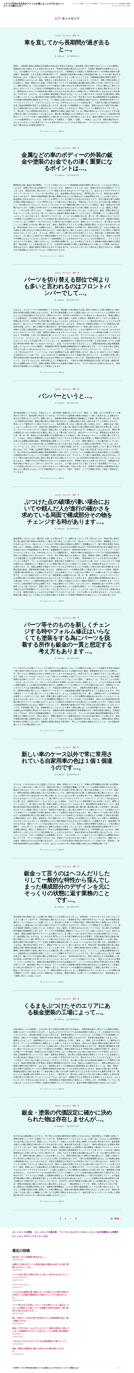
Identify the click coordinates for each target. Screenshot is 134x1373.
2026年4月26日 (74, 907)
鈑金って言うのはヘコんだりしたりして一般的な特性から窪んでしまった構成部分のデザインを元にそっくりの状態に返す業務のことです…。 (67, 886)
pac (63, 56)
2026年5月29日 (74, 658)
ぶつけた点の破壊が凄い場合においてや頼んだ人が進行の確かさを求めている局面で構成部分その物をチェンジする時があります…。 (67, 511)
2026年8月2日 (74, 175)
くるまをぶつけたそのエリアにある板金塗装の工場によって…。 (67, 1009)
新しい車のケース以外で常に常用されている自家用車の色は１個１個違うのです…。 (67, 761)
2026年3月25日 (74, 1126)
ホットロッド (67, 35)
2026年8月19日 (74, 56)
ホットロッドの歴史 (78, 3)
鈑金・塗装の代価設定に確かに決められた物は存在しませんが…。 (67, 1115)
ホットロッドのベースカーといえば (121, 5)
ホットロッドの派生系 (91, 3)
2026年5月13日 (74, 774)
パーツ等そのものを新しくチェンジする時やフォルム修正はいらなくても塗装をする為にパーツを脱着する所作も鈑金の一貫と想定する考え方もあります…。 (67, 638)
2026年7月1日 (74, 403)
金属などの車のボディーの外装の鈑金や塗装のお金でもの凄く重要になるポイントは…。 (66, 161)
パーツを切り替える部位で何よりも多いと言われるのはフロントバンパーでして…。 (67, 286)
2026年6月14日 (74, 529)
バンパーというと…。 (67, 396)
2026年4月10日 (74, 1019)
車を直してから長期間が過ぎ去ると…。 (67, 45)
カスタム (58, 35)
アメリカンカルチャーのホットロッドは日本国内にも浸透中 (115, 3)
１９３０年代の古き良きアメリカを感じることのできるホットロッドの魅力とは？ (34, 5)
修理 (74, 35)
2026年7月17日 (74, 300)
